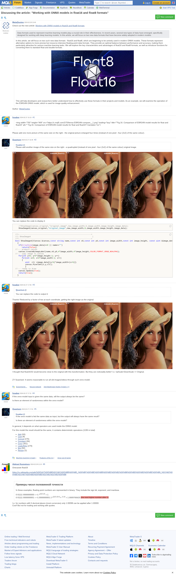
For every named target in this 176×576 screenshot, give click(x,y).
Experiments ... (21, 387)
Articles (7, 8)
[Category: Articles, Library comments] (5, 18)
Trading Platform (59, 537)
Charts (7, 567)
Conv (20, 443)
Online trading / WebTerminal (17, 537)
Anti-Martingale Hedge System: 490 (57, 387)
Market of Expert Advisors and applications (23, 550)
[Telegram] (136, 555)
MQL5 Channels (137, 545)
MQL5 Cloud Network (55, 554)
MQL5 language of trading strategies (62, 550)
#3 (34, 285)
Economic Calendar (157, 545)
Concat (21, 439)
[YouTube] (144, 555)
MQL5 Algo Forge (54, 557)
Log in (147, 3)
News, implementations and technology (63, 543)
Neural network (35, 387)
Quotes (71, 2)
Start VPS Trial (169, 8)
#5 (35, 409)
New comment (167, 17)
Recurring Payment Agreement (101, 547)
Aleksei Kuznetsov (21, 464)
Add (19, 434)
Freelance (51, 2)
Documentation (49, 8)
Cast (20, 436)
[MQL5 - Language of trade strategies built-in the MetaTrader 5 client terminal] (7, 2)
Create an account (161, 3)
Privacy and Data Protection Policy (103, 554)
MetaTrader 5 (136, 537)
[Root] (2, 18)
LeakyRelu (22, 446)
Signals (38, 2)
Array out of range (64, 458)
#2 (35, 140)
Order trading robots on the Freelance (21, 547)
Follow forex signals (13, 554)
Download (56, 560)
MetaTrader (84, 2)
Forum (17, 2)
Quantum (16, 140)
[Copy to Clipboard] (170, 226)
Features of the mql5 (47, 458)
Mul (19, 448)
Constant (22, 441)
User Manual (58, 547)
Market (27, 2)
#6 (44, 464)
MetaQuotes (18, 22)
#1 (34, 117)
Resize (21, 450)
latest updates (58, 540)
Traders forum (11, 560)
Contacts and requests (98, 560)
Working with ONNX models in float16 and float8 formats (59, 26)
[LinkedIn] (149, 555)
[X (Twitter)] (140, 555)
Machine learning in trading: (26, 458)
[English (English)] (173, 1)
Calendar (90, 8)
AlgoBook (64, 8)
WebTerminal (104, 8)
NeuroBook (77, 8)
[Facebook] (131, 555)
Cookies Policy (94, 557)
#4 (33, 393)
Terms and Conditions (97, 543)
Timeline (91, 540)
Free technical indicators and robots (20, 540)
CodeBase (19, 8)
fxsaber (15, 117)
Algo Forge (33, 8)
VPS (62, 2)
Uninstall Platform (54, 567)
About (90, 537)
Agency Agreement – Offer (99, 550)
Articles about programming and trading (22, 543)
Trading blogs (10, 564)
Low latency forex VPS (14, 557)
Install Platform (52, 564)
